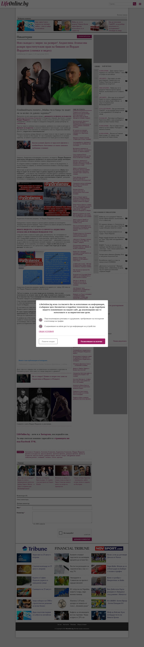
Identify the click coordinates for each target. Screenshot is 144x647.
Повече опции (48, 341)
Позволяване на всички (91, 341)
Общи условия (46, 331)
